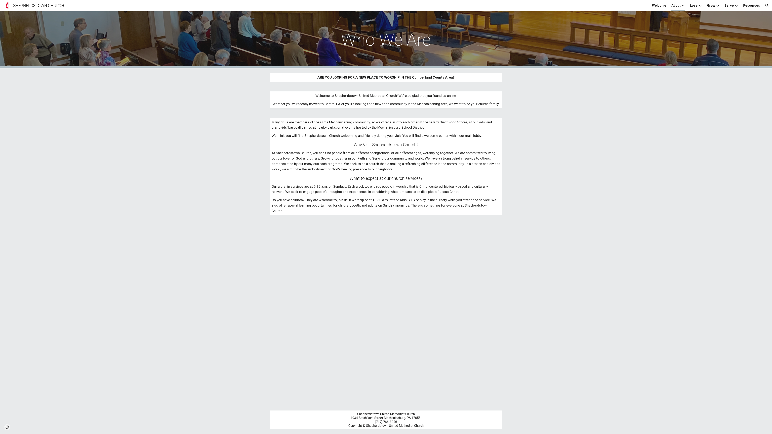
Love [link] (694, 5)
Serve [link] (729, 5)
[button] (767, 5)
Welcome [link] (659, 5)
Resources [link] (751, 5)
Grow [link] (711, 5)
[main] (386, 40)
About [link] (676, 5)
